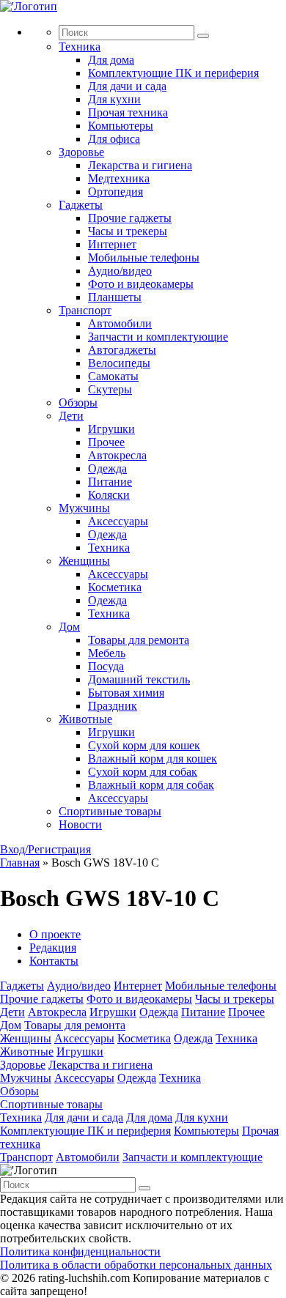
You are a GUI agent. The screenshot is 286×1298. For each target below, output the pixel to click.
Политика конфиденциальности (80, 1251)
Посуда (106, 666)
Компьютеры (120, 125)
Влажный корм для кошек (152, 758)
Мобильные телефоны (143, 257)
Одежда (107, 468)
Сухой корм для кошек (144, 745)
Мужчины (84, 508)
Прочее (106, 442)
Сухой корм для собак (142, 771)
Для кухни (114, 99)
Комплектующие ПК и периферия (173, 73)
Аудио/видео (120, 270)
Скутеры (110, 389)
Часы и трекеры (127, 231)
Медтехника (119, 178)
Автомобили (120, 323)
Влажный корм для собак (151, 785)
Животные (85, 719)
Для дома (111, 59)
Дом (69, 626)
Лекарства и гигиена (140, 165)
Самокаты (113, 376)
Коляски (109, 495)
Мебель (106, 653)
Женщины (84, 561)
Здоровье (81, 152)
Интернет (112, 244)
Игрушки (111, 429)
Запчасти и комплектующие (158, 336)
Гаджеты (81, 205)
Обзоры (78, 402)
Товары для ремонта (138, 640)
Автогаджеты (122, 350)
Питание (110, 481)
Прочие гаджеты (130, 218)
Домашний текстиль (139, 679)
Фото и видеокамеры (141, 284)
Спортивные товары (110, 811)
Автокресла (117, 455)
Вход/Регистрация (45, 849)
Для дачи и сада (127, 86)
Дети (71, 415)
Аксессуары (118, 521)
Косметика (115, 587)
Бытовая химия (126, 692)
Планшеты (115, 297)
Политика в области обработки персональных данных (136, 1264)
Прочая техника (128, 112)
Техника (79, 46)
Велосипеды (119, 363)
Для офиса (114, 139)
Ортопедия (115, 191)
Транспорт (85, 310)
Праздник (112, 706)
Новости (80, 824)
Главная (20, 862)
